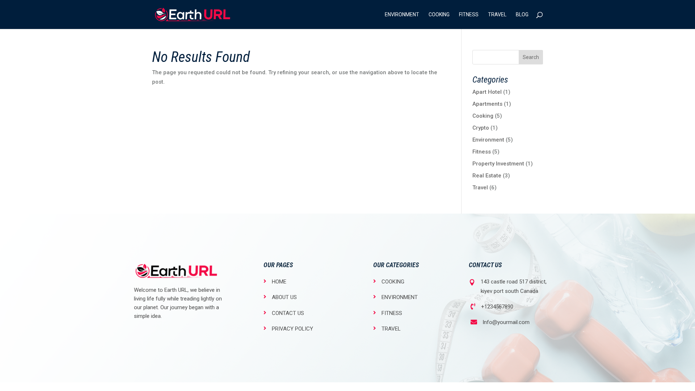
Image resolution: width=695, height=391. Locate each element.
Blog (522, 14)
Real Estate (486, 175)
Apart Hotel (487, 92)
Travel (497, 14)
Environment (402, 14)
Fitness (469, 14)
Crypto (480, 128)
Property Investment (498, 163)
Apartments (487, 104)
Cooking (439, 14)
